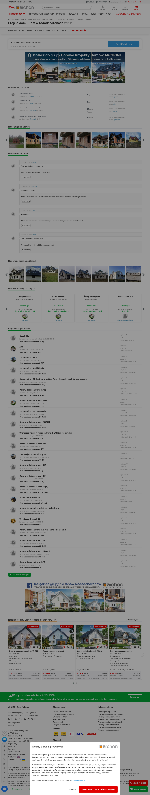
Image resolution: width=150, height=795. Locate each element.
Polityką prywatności (78, 780)
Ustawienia (72, 789)
